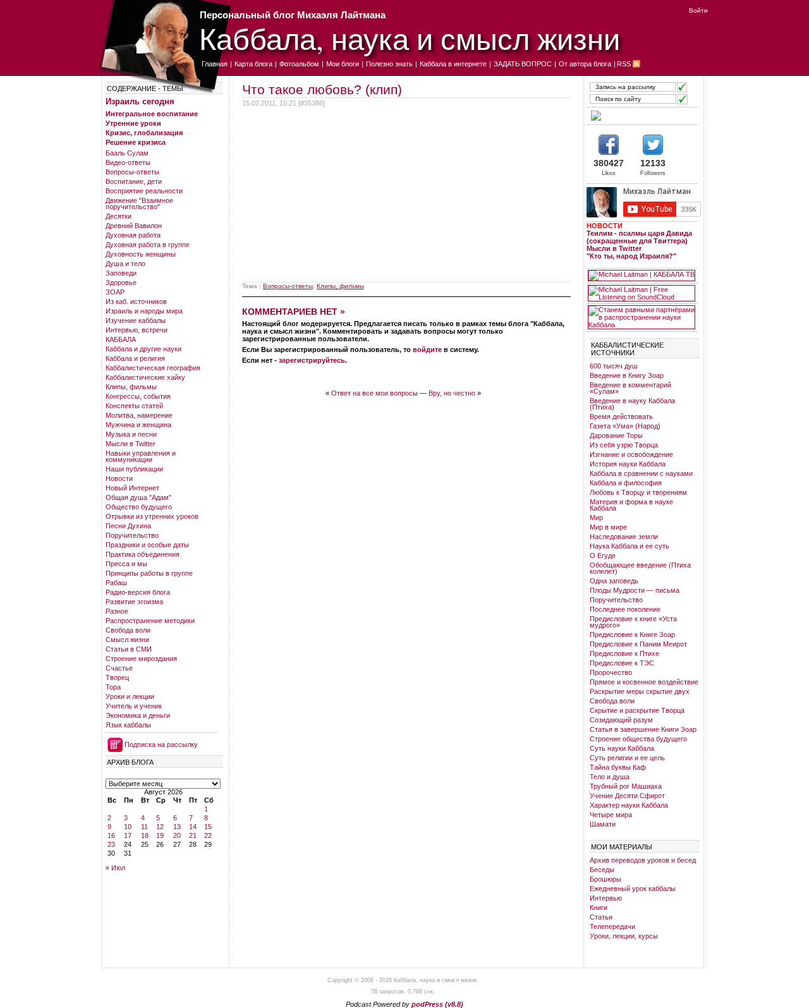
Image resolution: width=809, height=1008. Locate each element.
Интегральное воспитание (152, 114)
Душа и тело (125, 263)
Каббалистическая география (153, 368)
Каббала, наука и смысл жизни (409, 38)
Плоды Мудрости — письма (634, 590)
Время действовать (621, 416)
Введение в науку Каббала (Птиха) (632, 404)
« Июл (115, 867)
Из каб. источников (136, 301)
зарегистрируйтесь (312, 360)
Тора (113, 687)
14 (193, 826)
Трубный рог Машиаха (626, 786)
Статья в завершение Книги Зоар (643, 729)
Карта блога (253, 64)
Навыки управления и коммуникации (141, 456)
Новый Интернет (132, 488)
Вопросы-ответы (132, 172)
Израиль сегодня (140, 101)
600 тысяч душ (614, 366)
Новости (119, 478)
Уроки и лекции (130, 696)
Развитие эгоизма (134, 601)
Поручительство (132, 535)
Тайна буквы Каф (618, 767)
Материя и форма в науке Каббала (631, 505)
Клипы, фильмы (131, 387)
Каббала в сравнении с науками (641, 473)
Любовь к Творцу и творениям (638, 492)
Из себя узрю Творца (624, 445)
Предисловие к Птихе (624, 653)
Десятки (118, 216)
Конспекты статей (134, 406)
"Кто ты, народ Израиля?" (631, 256)
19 (160, 835)
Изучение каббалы (136, 320)
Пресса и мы (126, 564)
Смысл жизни (127, 639)
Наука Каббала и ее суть (629, 546)
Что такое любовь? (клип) (322, 89)
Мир (596, 517)
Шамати (603, 824)
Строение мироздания (141, 658)
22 (208, 835)
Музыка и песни (131, 434)
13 (177, 826)
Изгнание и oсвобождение (631, 454)
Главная (215, 64)
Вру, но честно (452, 393)
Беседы (602, 869)
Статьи (601, 917)
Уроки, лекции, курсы (624, 936)
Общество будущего (139, 507)
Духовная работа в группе (148, 244)
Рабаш (116, 582)
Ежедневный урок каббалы (633, 888)
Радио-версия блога (138, 592)
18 (145, 835)
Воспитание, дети (134, 181)
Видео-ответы (128, 162)
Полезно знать (389, 64)
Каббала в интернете (453, 64)
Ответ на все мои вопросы (374, 393)
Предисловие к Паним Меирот (638, 644)
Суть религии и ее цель (627, 758)
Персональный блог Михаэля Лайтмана (293, 14)
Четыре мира (611, 814)
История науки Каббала (628, 464)
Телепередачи (612, 926)
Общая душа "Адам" (138, 497)
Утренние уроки (133, 123)
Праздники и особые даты (147, 545)
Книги (598, 907)
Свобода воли (128, 630)
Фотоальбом (299, 64)
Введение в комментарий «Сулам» (630, 388)
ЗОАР (115, 292)
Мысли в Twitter (130, 443)
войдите (427, 349)
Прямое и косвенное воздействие (644, 682)
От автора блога (585, 64)
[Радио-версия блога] (641, 116)
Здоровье (121, 282)
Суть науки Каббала (622, 748)
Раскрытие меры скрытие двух (640, 691)
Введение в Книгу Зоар (627, 375)
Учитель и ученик (134, 706)
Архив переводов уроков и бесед (643, 860)
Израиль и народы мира (144, 311)
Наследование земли (624, 536)
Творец (117, 677)
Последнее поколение (625, 609)
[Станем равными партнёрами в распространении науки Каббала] (641, 317)
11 (144, 826)
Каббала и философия (626, 483)
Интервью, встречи (136, 330)
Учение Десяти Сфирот (627, 795)
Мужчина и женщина (138, 424)
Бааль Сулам (127, 153)
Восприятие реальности (144, 191)
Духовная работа (133, 235)
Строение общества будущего (638, 739)
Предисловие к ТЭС (622, 663)
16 (111, 835)
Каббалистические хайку (145, 377)
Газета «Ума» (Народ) (625, 426)
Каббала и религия (135, 358)
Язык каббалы (128, 725)
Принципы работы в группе (149, 573)
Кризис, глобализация (144, 133)
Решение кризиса (136, 142)
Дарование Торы (616, 435)
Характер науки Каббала (629, 805)
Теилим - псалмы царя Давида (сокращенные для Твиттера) (639, 237)
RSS (624, 64)
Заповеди (121, 273)
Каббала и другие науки (143, 349)
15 (208, 826)
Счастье (119, 668)
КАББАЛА (121, 339)
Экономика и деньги (138, 715)
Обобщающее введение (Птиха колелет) (640, 568)
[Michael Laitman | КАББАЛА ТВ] (641, 275)
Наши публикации (134, 469)
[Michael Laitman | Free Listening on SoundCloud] (641, 293)
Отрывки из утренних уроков (152, 516)
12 (160, 826)
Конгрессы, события (138, 396)
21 (193, 835)
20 (177, 835)
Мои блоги (342, 64)
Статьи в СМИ (129, 649)
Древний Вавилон (134, 225)
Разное (117, 611)
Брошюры (605, 879)
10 (127, 826)
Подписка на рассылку (161, 744)
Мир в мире (608, 527)
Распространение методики (150, 620)
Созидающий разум (621, 720)
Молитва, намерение (139, 415)
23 (111, 844)
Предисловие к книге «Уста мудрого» (633, 622)
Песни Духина (128, 526)
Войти (698, 10)
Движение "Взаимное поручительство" (139, 203)
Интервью (606, 898)
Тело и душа (610, 777)
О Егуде (603, 555)
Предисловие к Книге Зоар (632, 634)
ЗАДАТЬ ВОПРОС (523, 64)
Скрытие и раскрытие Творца (637, 710)
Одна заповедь (614, 581)
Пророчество (611, 672)
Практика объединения (142, 554)
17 (127, 835)
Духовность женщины (141, 254)
